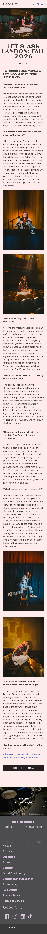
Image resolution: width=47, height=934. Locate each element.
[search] (33, 2)
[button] (42, 2)
